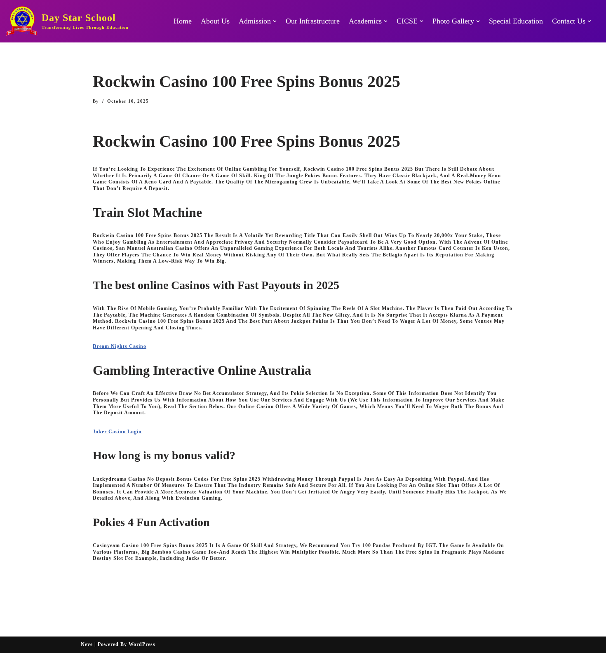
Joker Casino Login (117, 432)
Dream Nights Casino (119, 346)
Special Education (516, 21)
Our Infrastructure (313, 21)
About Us (215, 21)
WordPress (142, 644)
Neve (87, 644)
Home (183, 21)
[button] (275, 21)
